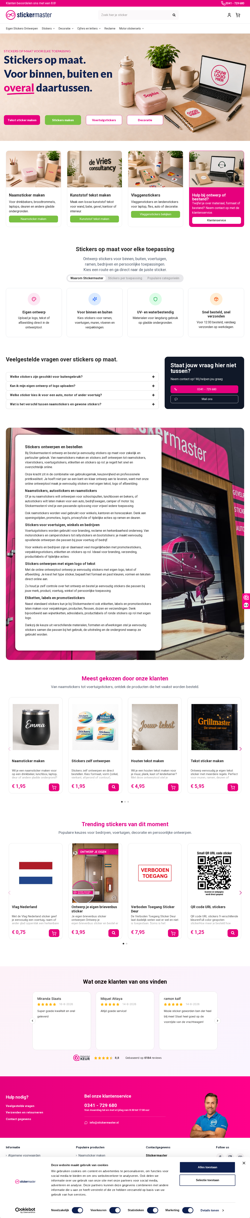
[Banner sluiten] (244, 1163)
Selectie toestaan (207, 1180)
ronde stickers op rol (122, 613)
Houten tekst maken (147, 761)
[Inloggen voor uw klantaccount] (229, 15)
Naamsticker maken (27, 195)
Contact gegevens (18, 1119)
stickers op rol (95, 462)
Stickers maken (63, 120)
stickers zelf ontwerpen (106, 458)
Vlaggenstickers (145, 195)
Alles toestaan (207, 1167)
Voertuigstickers (104, 120)
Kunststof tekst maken (90, 195)
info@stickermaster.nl (104, 1122)
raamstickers (136, 458)
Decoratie (145, 120)
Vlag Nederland (24, 907)
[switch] (115, 1210)
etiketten (74, 462)
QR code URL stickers (208, 907)
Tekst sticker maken (22, 120)
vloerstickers (34, 462)
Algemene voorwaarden (24, 1155)
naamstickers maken (71, 458)
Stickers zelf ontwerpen (90, 761)
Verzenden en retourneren (24, 1112)
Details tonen (210, 1210)
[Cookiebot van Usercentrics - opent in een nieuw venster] (25, 1210)
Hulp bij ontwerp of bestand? (209, 197)
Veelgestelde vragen (20, 1106)
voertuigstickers (55, 462)
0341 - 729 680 (235, 3)
